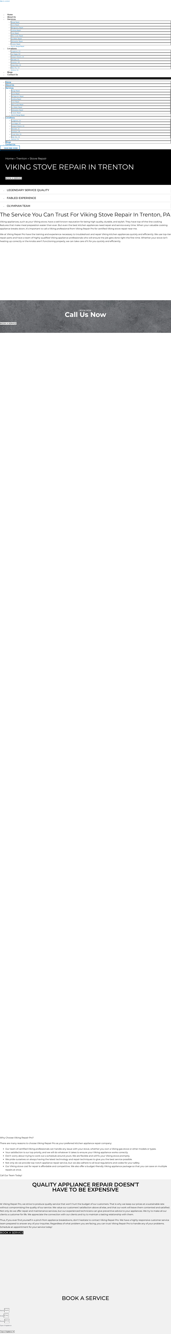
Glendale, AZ (15, 59)
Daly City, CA (15, 67)
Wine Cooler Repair (17, 36)
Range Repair (15, 22)
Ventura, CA (14, 70)
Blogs (10, 72)
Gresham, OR (15, 62)
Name (2, 1310)
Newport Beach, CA (17, 57)
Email (2, 1316)
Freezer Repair (15, 44)
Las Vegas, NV (15, 54)
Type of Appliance (5, 1325)
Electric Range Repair (17, 46)
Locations (12, 48)
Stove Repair (15, 25)
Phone (2, 1321)
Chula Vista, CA (16, 65)
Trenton (21, 158)
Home (10, 14)
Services (11, 19)
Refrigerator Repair (17, 27)
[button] (85, 78)
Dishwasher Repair (17, 41)
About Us (11, 17)
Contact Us (12, 74)
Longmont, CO (15, 51)
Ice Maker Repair (16, 38)
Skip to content (5, 1)
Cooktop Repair (16, 30)
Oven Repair (15, 33)
